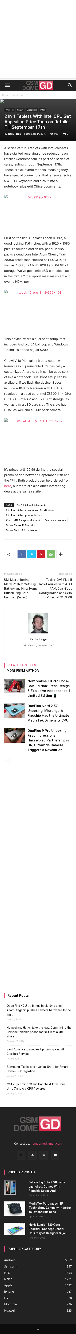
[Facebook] (22, 554)
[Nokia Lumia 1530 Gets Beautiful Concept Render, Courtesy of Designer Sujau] (14, 1229)
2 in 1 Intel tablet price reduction (24, 515)
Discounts (32, 109)
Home (5, 95)
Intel (42, 109)
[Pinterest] (41, 554)
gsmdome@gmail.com (46, 1143)
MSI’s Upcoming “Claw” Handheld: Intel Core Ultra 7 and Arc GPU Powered (36, 1086)
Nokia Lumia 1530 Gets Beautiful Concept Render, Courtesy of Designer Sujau (47, 1229)
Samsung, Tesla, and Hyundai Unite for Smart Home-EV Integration (37, 1069)
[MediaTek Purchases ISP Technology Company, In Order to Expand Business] (14, 1208)
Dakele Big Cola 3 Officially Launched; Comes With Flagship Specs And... (47, 1186)
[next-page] (13, 760)
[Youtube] (55, 1155)
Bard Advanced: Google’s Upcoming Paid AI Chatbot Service (35, 1051)
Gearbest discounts (55, 520)
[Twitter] (31, 554)
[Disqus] (38, 822)
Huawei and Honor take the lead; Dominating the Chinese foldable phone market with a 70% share (39, 1032)
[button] (7, 85)
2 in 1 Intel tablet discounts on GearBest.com (30, 510)
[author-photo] (38, 633)
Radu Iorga (14, 133)
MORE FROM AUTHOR (23, 670)
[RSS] (32, 1155)
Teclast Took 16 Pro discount (22, 530)
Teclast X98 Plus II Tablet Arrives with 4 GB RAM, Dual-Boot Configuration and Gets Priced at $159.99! (55, 588)
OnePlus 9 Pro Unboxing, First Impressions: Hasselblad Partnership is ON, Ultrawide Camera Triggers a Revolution (48, 740)
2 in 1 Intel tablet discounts (31, 505)
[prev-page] (7, 760)
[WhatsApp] (51, 554)
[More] (60, 554)
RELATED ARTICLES (22, 665)
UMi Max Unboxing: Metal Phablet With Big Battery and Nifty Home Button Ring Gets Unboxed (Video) (21, 588)
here (7, 486)
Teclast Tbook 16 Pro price (20, 525)
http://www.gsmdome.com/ (38, 645)
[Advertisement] (38, 40)
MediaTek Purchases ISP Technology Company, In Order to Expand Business (50, 1208)
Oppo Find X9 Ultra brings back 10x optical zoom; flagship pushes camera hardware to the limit (39, 1010)
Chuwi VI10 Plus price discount (23, 520)
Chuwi (20, 109)
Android (18, 95)
